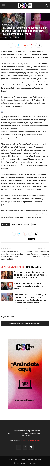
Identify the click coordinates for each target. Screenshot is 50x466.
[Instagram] (25, 447)
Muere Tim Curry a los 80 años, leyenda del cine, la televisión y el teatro (28, 286)
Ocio (12, 24)
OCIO (34, 224)
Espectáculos (11, 11)
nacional (27, 224)
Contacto (38, 459)
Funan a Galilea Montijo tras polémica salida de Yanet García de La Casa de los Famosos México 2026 (30, 275)
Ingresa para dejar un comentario (25, 323)
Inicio (3, 11)
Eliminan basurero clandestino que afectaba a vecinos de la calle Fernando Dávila (37, 254)
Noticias (17, 459)
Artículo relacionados (12, 267)
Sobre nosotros (27, 459)
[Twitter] (31, 447)
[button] (46, 5)
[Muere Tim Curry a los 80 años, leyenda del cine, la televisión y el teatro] (7, 286)
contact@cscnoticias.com (30, 440)
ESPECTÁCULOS (17, 224)
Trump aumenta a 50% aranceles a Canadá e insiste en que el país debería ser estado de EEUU (12, 255)
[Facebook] (18, 447)
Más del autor (33, 267)
